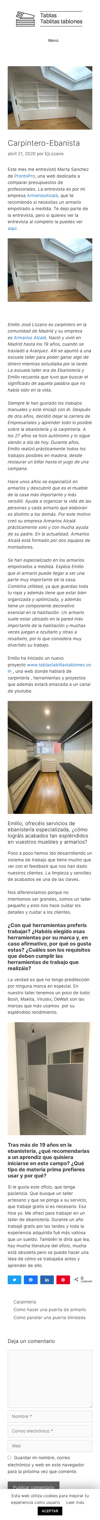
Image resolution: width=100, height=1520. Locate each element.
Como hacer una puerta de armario (50, 1309)
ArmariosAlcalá (42, 195)
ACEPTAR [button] (50, 1511)
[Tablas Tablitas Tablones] (50, 18)
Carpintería (25, 1301)
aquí (12, 228)
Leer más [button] (75, 1502)
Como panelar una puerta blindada (50, 1317)
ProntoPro (24, 176)
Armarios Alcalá (30, 337)
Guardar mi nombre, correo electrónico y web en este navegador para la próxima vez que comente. (46, 1464)
